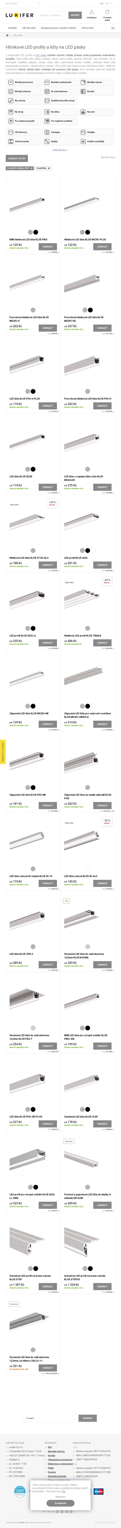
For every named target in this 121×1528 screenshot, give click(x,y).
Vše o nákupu (11, 3)
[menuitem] (13, 28)
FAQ (50, 1447)
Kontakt (51, 1455)
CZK (107, 3)
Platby (51, 1468)
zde (63, 1491)
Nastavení (60, 1497)
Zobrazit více (59, 149)
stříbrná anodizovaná (30, 232)
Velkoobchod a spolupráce (60, 1459)
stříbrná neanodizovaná (87, 946)
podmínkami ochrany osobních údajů (69, 1425)
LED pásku (41, 55)
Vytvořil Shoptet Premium (105, 1522)
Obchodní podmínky (57, 1476)
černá (35, 232)
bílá (92, 232)
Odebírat (88, 1418)
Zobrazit (47, 247)
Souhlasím (60, 1503)
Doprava (52, 1472)
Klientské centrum (56, 1451)
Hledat (75, 15)
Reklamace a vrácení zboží (60, 1464)
